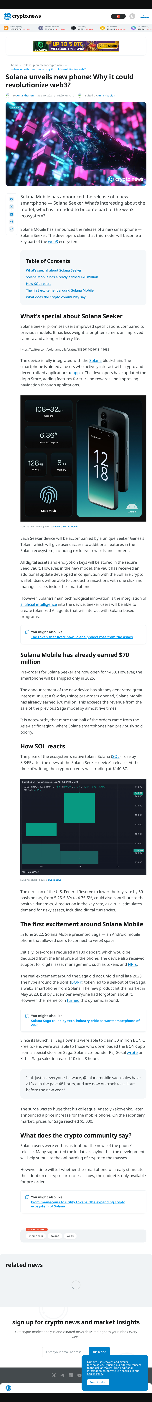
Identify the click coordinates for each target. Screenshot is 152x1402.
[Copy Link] (11, 229)
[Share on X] (11, 207)
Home (14, 65)
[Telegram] (63, 1375)
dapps (76, 372)
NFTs (132, 964)
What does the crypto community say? (56, 297)
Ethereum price (52, 28)
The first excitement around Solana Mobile (60, 290)
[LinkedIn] (72, 1375)
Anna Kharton (25, 95)
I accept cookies (98, 1382)
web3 (53, 241)
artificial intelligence (38, 604)
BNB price (112, 28)
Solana (95, 360)
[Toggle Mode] (132, 16)
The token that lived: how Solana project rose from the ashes (82, 637)
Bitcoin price (18, 28)
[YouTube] (80, 1375)
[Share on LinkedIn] (11, 214)
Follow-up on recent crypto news (43, 65)
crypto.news (54, 879)
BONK (76, 982)
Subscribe (99, 1352)
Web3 (70, 1236)
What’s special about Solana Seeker (54, 270)
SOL (115, 756)
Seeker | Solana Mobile (65, 526)
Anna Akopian (106, 95)
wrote (132, 1052)
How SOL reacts (38, 283)
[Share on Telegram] (11, 221)
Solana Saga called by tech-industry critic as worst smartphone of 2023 (85, 1022)
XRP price (83, 28)
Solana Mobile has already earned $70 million (62, 277)
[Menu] (144, 16)
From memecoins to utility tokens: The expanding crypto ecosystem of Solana (78, 1204)
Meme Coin (36, 1236)
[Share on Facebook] (11, 199)
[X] (55, 1375)
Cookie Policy (95, 1373)
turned (73, 1000)
